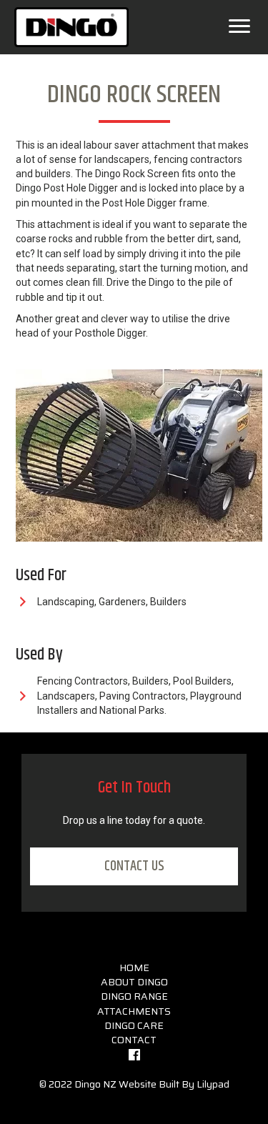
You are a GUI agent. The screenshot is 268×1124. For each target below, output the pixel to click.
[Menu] (239, 26)
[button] (133, 866)
